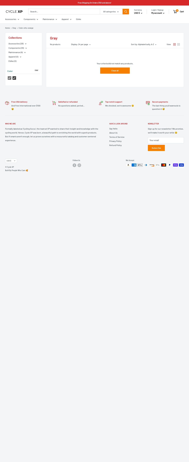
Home (7, 28)
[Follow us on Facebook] (74, 165)
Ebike (78, 19)
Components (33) (16, 48)
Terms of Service (116, 137)
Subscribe (156, 148)
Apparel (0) (13, 56)
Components (29, 19)
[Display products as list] (179, 44)
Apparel (65, 19)
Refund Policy (115, 145)
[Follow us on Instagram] (79, 165)
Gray (14, 28)
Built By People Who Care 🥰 (16, 170)
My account (156, 13)
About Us (113, 132)
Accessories (10, 19)
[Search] (126, 11)
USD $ (9, 161)
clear (36, 70)
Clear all (115, 70)
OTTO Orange (14, 78)
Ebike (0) (12, 61)
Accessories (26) (16, 43)
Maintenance (48, 19)
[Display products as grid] (174, 44)
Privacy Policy (115, 141)
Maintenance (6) (15, 52)
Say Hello (113, 128)
